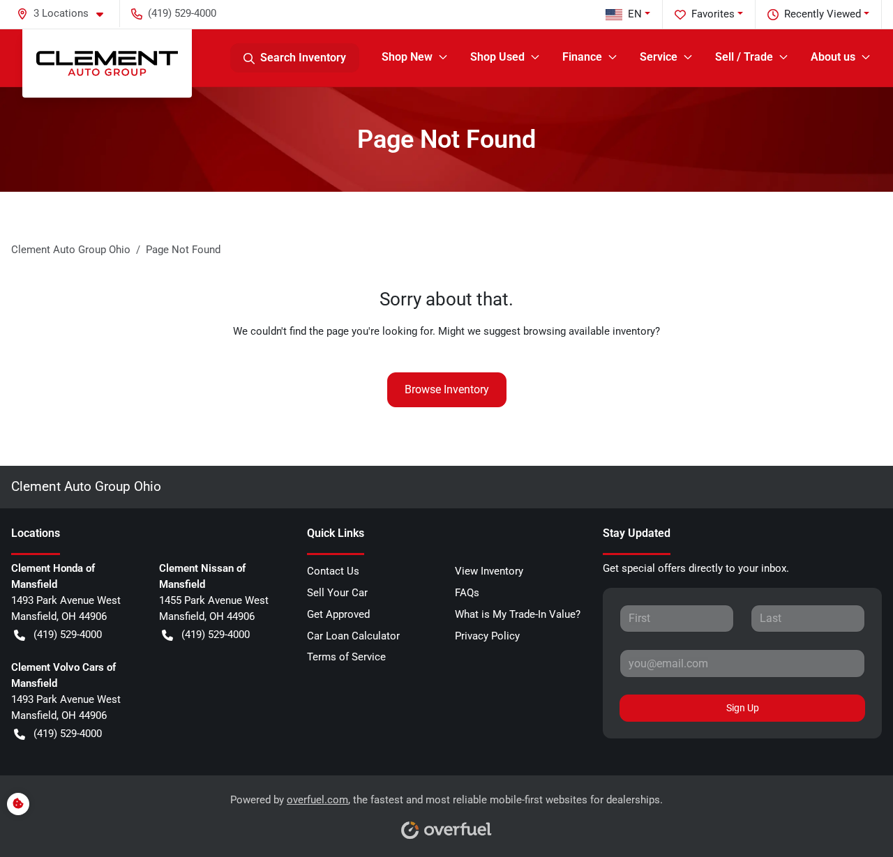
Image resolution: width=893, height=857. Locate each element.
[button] (65, 13)
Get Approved (338, 614)
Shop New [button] (407, 56)
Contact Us (333, 571)
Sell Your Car (337, 592)
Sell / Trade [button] (744, 56)
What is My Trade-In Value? (517, 614)
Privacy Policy (487, 636)
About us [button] (833, 56)
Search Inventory (303, 57)
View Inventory (489, 571)
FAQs (467, 592)
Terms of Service (346, 657)
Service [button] (658, 56)
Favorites (713, 14)
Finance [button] (582, 56)
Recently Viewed (822, 14)
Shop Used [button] (497, 56)
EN (635, 14)
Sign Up (742, 707)
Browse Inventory (447, 389)
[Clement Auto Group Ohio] (107, 63)
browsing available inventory (589, 331)
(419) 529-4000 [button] (182, 13)
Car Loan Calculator (353, 636)
